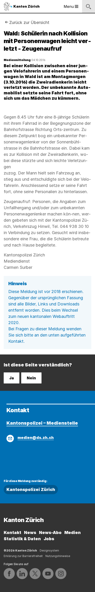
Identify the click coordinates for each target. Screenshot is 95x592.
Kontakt (12, 532)
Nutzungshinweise (57, 556)
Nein (31, 378)
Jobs (49, 538)
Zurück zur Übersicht (29, 22)
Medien (72, 532)
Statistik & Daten (22, 538)
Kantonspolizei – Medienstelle (42, 423)
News (30, 532)
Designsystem (49, 550)
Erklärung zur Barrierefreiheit (23, 556)
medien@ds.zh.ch (36, 437)
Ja (11, 378)
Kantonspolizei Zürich (30, 489)
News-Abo (50, 532)
